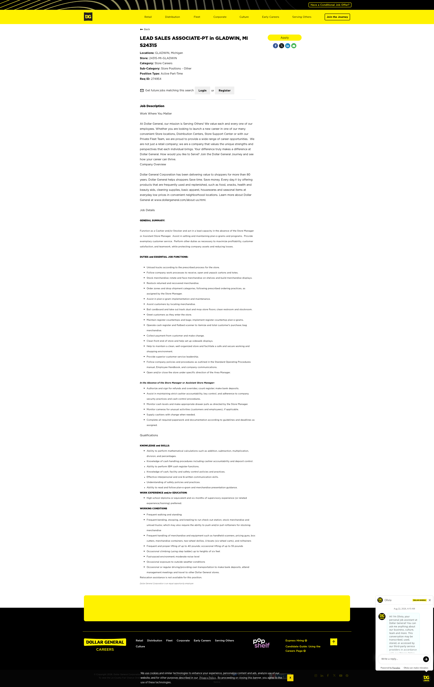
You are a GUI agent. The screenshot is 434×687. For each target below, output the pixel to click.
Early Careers (270, 16)
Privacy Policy (207, 677)
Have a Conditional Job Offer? (330, 4)
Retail (148, 16)
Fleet (197, 16)
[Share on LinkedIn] (288, 46)
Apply (285, 37)
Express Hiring (295, 640)
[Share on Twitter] (282, 46)
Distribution (172, 16)
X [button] (290, 677)
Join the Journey (337, 16)
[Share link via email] (294, 46)
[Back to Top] (333, 645)
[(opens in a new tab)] (261, 646)
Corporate (219, 16)
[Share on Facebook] (275, 46)
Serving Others (301, 16)
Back (147, 29)
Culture (244, 16)
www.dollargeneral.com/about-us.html (179, 199)
